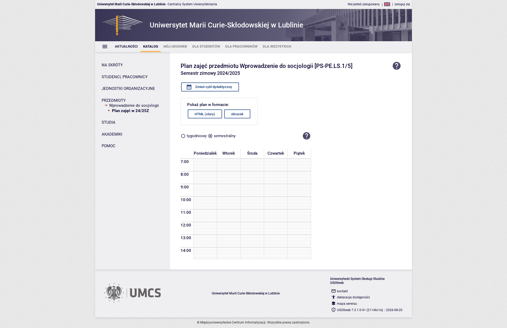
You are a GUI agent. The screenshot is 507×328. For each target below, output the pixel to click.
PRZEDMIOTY (114, 100)
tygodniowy (197, 135)
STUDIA (108, 122)
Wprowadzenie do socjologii (134, 105)
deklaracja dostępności (353, 297)
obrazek (237, 114)
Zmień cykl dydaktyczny (213, 87)
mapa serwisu (347, 304)
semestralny (225, 135)
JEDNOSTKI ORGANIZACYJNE (128, 88)
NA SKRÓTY (112, 65)
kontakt (342, 291)
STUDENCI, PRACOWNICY (125, 77)
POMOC (108, 146)
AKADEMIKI (112, 134)
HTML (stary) (205, 114)
